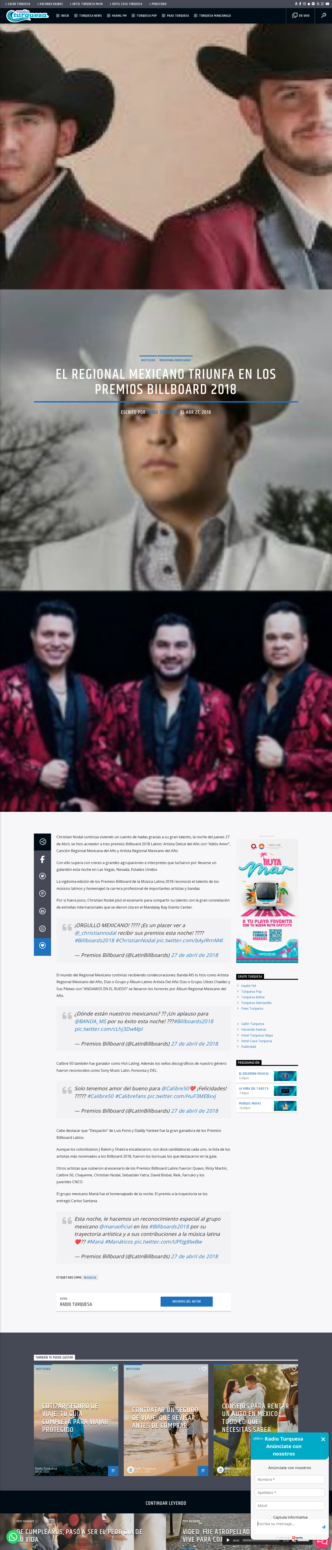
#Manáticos (119, 1310)
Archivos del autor (186, 1370)
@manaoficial (115, 1295)
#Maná (95, 1310)
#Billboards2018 (94, 1009)
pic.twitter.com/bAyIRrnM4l (189, 1009)
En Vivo (303, 16)
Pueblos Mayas (250, 1172)
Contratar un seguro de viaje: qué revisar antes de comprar (165, 1487)
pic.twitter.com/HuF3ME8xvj (181, 1165)
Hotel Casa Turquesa (127, 4)
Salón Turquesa (19, 4)
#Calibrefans (130, 1165)
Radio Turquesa (163, 444)
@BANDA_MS (90, 1090)
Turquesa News (90, 16)
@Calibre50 (175, 1157)
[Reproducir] (228, 1540)
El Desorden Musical (254, 1143)
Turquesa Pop (147, 16)
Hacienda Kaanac (51, 4)
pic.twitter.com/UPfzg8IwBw (168, 1310)
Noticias (148, 392)
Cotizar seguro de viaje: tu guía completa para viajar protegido (75, 1487)
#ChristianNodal (135, 1009)
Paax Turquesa (178, 16)
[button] (13, 1537)
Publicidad (159, 4)
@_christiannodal (95, 1002)
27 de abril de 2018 (194, 1024)
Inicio (65, 16)
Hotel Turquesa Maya (87, 4)
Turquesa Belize (253, 1066)
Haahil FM (119, 16)
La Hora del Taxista (254, 1158)
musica (90, 1347)
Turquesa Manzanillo (215, 16)
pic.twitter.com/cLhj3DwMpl (109, 1098)
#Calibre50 (100, 1165)
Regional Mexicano (175, 392)
